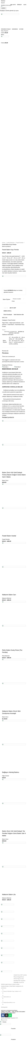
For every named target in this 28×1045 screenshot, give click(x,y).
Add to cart (13, 307)
